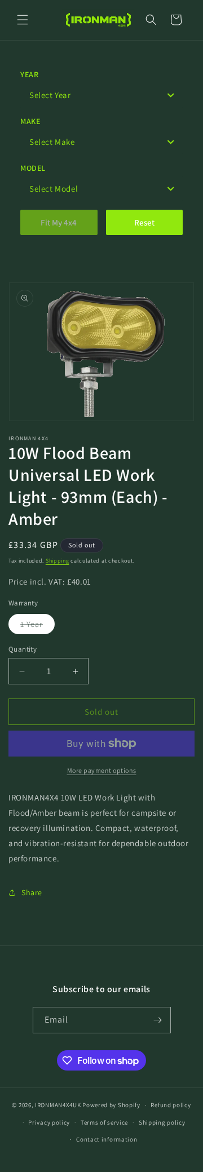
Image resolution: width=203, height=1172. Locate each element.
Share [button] (31, 892)
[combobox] (101, 95)
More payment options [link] (101, 770)
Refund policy (171, 1105)
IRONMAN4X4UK (58, 1105)
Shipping (57, 560)
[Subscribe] (157, 1020)
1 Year (37, 626)
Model (33, 168)
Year (29, 74)
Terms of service (104, 1122)
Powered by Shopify (111, 1105)
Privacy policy (49, 1122)
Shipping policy (162, 1122)
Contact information (106, 1139)
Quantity (22, 649)
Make (30, 121)
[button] (22, 19)
